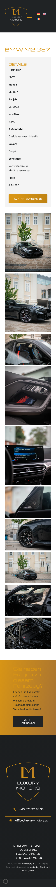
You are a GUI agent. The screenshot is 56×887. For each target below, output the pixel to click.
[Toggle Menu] (30, 16)
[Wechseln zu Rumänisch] (39, 19)
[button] (5, 881)
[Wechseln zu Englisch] (45, 13)
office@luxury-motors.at (31, 820)
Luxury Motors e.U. (27, 863)
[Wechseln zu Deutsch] (39, 13)
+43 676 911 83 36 (31, 809)
